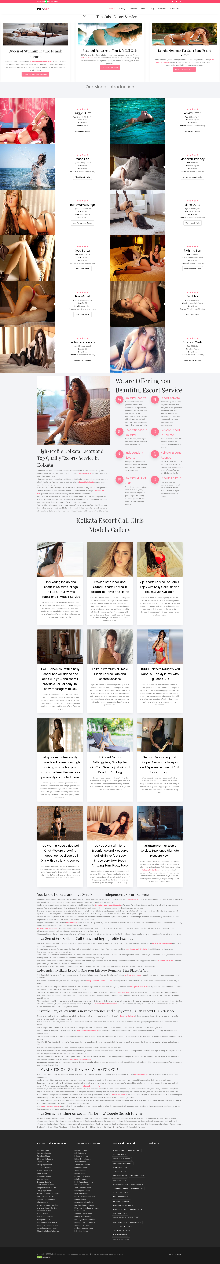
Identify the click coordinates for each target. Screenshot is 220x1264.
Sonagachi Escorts (120, 1214)
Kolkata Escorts (110, 68)
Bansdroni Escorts (81, 1150)
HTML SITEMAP (117, 1254)
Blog (152, 8)
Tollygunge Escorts (44, 1191)
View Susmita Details (192, 360)
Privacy (178, 1254)
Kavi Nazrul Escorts (120, 1235)
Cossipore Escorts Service (47, 1205)
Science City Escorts (120, 1193)
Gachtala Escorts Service (47, 1222)
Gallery (122, 8)
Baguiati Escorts (137, 1184)
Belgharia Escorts (119, 1180)
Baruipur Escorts (137, 1188)
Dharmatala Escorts (45, 1159)
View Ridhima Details (192, 269)
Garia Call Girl (42, 1214)
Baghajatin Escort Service (84, 1222)
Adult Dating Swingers (46, 1185)
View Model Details (82, 131)
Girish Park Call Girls (45, 1216)
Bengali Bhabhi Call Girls (46, 1188)
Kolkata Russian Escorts (121, 1159)
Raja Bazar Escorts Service (47, 1225)
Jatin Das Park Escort (82, 1188)
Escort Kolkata (170, 398)
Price (143, 8)
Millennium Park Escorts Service (86, 1208)
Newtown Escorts (44, 1153)
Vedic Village (42, 1173)
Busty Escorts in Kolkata (83, 1202)
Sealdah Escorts (119, 1150)
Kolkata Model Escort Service (108, 1004)
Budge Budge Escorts (120, 1184)
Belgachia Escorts (81, 1156)
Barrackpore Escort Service (48, 1228)
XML (110, 1254)
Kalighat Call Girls (44, 1211)
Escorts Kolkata (171, 478)
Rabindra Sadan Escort (121, 1239)
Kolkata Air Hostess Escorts (123, 1205)
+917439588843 (53, 2)
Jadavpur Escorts (44, 1167)
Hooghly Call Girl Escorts (122, 1226)
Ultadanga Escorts (119, 1171)
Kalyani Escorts (80, 1173)
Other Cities (175, 8)
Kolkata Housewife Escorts (122, 1163)
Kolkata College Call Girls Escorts (125, 1218)
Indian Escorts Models (45, 1196)
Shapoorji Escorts (44, 1176)
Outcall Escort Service (121, 1201)
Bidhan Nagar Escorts (82, 1159)
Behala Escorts (80, 1153)
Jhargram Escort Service (47, 1208)
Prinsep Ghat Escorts (82, 1216)
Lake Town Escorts (137, 1176)
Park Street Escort (44, 1156)
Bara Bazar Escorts (119, 1209)
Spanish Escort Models (46, 1199)
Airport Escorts (43, 1162)
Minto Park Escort (81, 1193)
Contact (162, 8)
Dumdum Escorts (81, 1167)
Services (133, 8)
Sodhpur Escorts (43, 1219)
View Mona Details (82, 177)
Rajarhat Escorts (80, 1179)
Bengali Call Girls (134, 1150)
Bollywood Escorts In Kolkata (48, 1193)
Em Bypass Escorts (44, 1170)
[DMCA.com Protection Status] (44, 1257)
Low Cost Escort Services (84, 1205)
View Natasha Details (82, 360)
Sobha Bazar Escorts (82, 1225)
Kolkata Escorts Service (87, 1030)
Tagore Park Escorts (120, 1188)
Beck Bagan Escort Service (84, 1182)
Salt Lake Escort (43, 1150)
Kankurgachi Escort (82, 1191)
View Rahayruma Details (82, 223)
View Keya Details (82, 269)
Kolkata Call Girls (184, 69)
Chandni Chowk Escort (83, 1214)
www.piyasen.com (101, 1254)
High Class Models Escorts (84, 1196)
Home (112, 8)
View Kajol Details (192, 314)
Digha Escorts (42, 1202)
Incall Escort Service (120, 1197)
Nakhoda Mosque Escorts (84, 1228)
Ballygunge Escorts (44, 1165)
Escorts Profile (135, 1222)
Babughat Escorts (81, 1231)
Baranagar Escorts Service (84, 1219)
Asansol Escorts (43, 1179)
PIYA (43, 9)
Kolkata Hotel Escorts (121, 1167)
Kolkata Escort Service (35, 74)
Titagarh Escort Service (121, 1230)
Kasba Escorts (79, 1211)
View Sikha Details (193, 223)
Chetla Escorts (80, 1162)
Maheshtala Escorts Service (48, 1231)
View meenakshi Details (192, 177)
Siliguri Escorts (80, 1170)
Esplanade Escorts (81, 1185)
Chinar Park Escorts (82, 1165)
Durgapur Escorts (44, 1182)
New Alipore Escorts (82, 1176)
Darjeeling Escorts (119, 1155)
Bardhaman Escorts (120, 1222)
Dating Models (80, 1199)
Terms (170, 1254)
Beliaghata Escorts (136, 1209)
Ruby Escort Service (120, 1176)
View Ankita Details (192, 131)
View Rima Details (82, 314)
